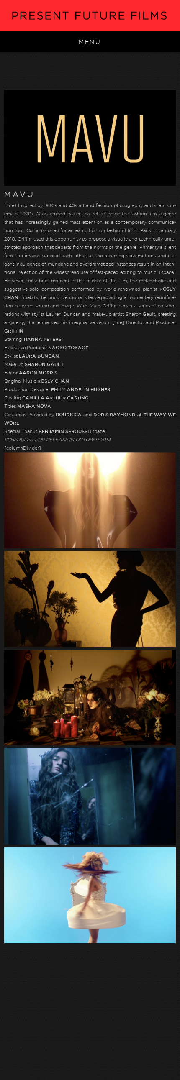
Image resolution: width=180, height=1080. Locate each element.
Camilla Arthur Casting (55, 397)
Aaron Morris (38, 372)
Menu (90, 41)
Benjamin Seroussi (64, 431)
